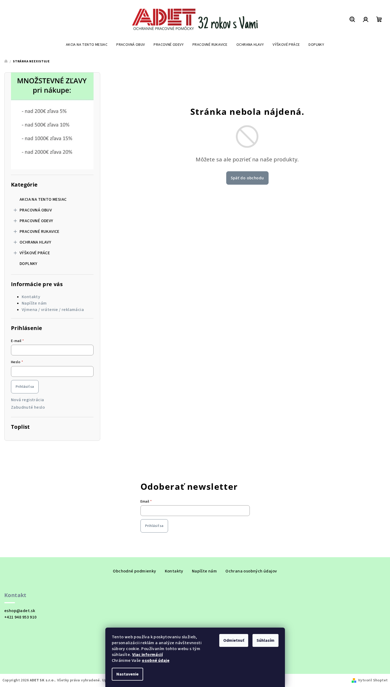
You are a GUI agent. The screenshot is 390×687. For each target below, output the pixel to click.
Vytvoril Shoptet (373, 680)
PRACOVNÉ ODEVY (36, 221)
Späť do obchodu (247, 177)
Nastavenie (127, 674)
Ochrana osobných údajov (251, 571)
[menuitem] (87, 45)
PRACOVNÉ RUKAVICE (40, 231)
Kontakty (31, 297)
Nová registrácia (27, 400)
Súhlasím (265, 640)
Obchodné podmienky (134, 571)
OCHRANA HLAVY (35, 242)
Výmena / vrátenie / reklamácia (53, 310)
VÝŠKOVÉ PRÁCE (35, 253)
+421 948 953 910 (20, 617)
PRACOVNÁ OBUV (36, 210)
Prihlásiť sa (25, 386)
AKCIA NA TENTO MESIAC (43, 199)
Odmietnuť (233, 640)
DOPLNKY (29, 264)
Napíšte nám (34, 303)
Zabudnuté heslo (28, 407)
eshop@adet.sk (19, 611)
